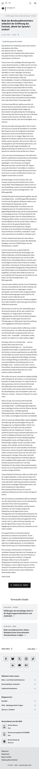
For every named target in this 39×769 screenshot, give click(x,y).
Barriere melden (6, 757)
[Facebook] (6, 659)
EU (27, 165)
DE (3, 3)
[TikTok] (33, 659)
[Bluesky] (13, 659)
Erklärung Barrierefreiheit (9, 760)
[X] (20, 659)
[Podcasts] (27, 665)
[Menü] (35, 3)
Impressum (5, 751)
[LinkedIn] (13, 665)
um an (4, 168)
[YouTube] (20, 665)
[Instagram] (27, 659)
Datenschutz (5, 754)
